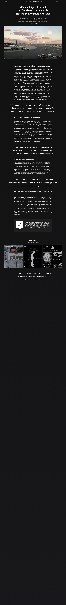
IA (5, 266)
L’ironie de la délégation (29, 266)
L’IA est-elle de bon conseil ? (50, 266)
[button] (61, 1)
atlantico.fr (36, 23)
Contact (57, 1)
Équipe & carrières (36, 1)
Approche (29, 1)
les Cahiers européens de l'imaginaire (43, 77)
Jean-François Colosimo (46, 76)
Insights (41, 1)
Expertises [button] (25, 1)
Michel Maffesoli (37, 76)
